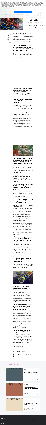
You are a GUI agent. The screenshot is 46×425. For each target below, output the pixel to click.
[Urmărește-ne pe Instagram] (3, 423)
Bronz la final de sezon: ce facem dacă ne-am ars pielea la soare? (31, 388)
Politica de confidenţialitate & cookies (22, 417)
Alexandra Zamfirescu (29, 408)
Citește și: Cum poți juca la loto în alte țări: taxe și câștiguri (23, 326)
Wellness (26, 384)
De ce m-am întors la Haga (30, 372)
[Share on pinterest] (42, 25)
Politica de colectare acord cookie (37, 417)
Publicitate (3, 418)
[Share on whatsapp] (33, 27)
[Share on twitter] (39, 25)
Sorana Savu (27, 378)
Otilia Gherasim (31, 22)
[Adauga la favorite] (8, 38)
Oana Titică (27, 393)
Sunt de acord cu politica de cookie (23, 12)
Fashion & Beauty (27, 399)
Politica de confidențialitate (30, 16)
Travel (25, 369)
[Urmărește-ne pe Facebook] (1, 423)
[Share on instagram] (40, 25)
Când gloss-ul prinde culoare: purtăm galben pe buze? (30, 403)
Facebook (20, 346)
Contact (33, 419)
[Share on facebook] (36, 25)
